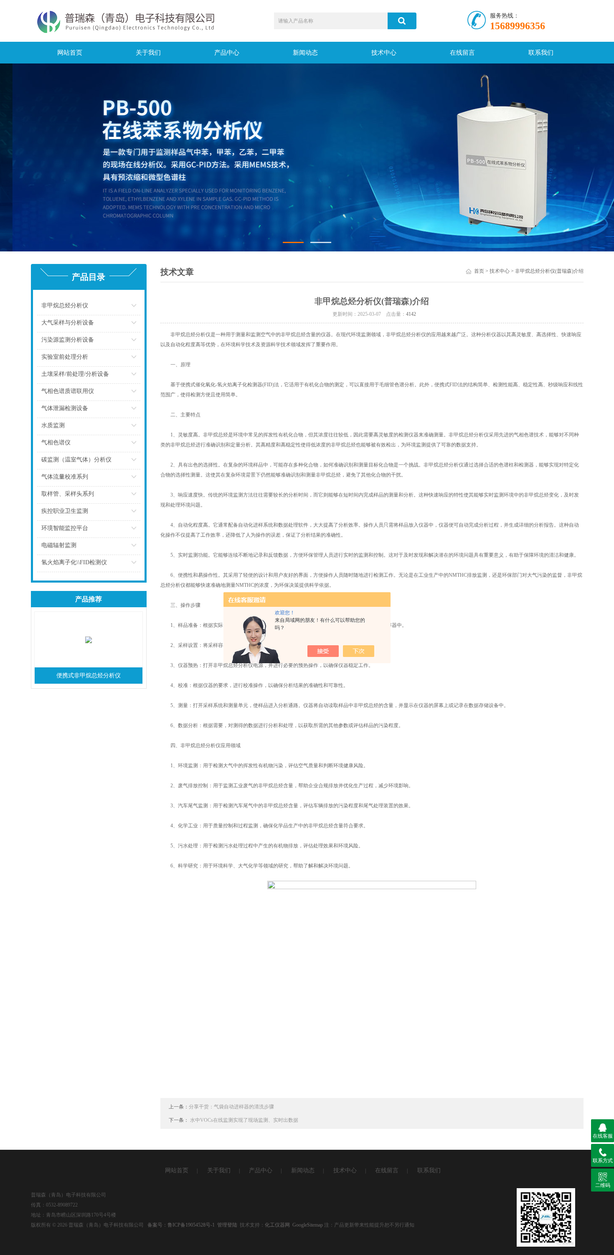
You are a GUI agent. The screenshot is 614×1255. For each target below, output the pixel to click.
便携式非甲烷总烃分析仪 (88, 675)
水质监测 (53, 425)
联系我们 (540, 52)
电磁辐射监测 (58, 545)
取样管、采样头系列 (67, 494)
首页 (479, 271)
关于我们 (148, 52)
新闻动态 (305, 52)
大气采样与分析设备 (67, 322)
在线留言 (462, 52)
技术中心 (383, 52)
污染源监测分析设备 (67, 340)
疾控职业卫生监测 (64, 511)
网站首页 (69, 52)
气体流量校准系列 (64, 477)
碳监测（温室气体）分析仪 (76, 459)
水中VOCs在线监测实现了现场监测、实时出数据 (244, 1120)
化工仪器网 (277, 1225)
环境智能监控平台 (64, 528)
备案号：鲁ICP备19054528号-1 (181, 1225)
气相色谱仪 (56, 442)
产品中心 (226, 52)
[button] (293, 242)
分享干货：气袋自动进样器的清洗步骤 (231, 1107)
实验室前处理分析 (64, 357)
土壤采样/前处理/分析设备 (75, 374)
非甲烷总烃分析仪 (64, 305)
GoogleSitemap (307, 1225)
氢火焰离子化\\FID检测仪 (74, 562)
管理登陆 (227, 1225)
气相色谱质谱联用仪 (67, 391)
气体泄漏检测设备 (64, 408)
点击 (134, 307)
